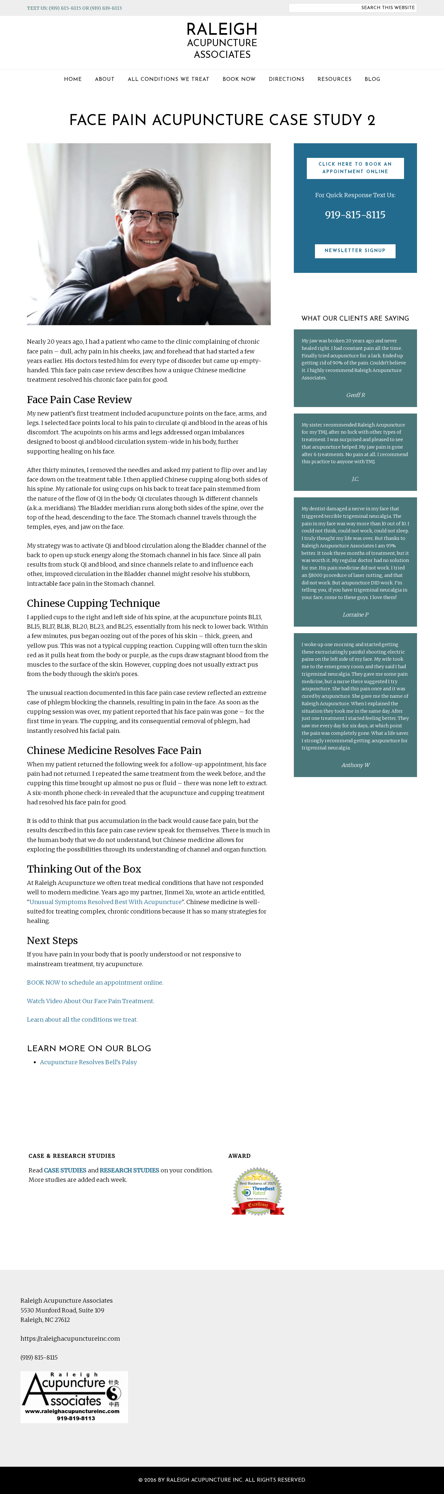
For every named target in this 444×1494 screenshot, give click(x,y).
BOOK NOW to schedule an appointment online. (95, 982)
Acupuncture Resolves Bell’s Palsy (88, 1062)
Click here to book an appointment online (355, 168)
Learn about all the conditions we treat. (82, 1019)
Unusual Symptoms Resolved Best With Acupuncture (106, 902)
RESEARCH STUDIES (129, 1170)
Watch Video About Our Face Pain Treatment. (90, 1001)
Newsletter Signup (355, 251)
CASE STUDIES (65, 1170)
